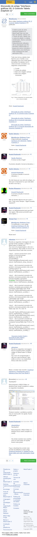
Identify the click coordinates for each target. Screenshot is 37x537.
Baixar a (7, 520)
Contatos (16, 508)
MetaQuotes (13, 19)
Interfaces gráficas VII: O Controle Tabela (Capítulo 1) (20, 22)
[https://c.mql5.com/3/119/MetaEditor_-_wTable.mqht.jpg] (22, 400)
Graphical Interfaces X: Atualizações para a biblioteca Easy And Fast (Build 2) (21, 371)
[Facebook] (25, 504)
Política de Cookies (16, 505)
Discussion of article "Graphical (20, 336)
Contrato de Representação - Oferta (18, 491)
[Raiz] (1, 14)
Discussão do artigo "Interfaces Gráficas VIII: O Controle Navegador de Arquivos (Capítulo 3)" (21, 126)
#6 (27, 219)
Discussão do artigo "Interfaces (17, 337)
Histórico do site (16, 474)
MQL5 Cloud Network (5, 511)
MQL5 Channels (27, 483)
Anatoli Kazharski (18, 106)
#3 (29, 169)
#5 (31, 208)
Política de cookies (12, 534)
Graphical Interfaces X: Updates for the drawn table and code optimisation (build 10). (21, 452)
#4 (31, 188)
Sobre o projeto (15, 470)
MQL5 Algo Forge (6, 516)
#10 (31, 421)
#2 (31, 154)
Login (30, 2)
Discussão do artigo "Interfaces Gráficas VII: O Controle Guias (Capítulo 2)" (21, 113)
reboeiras (12, 239)
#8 (31, 343)
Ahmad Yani (13, 219)
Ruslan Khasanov (15, 188)
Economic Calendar (27, 494)
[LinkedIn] (28, 507)
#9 (26, 379)
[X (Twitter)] (31, 504)
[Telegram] (28, 504)
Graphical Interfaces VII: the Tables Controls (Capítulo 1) (20, 226)
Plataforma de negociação (7, 471)
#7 (25, 239)
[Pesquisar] (25, 2)
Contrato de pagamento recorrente (17, 484)
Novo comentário (29, 14)
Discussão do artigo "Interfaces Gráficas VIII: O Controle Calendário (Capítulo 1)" (20, 119)
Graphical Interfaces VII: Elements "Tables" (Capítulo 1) (21, 140)
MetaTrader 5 (28, 469)
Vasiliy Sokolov (14, 133)
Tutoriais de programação (16, 339)
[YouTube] (25, 507)
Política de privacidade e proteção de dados (17, 499)
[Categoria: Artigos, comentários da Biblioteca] (4, 14)
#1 (29, 133)
